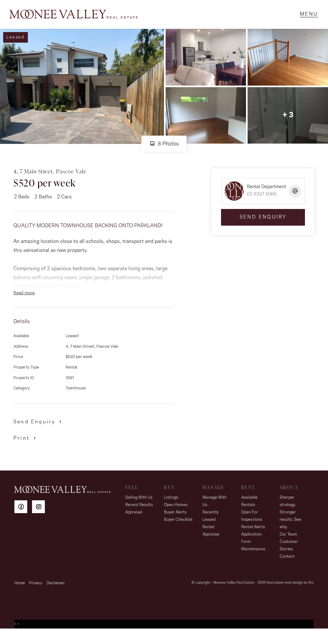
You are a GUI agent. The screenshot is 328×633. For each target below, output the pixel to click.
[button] (25, 438)
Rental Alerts (253, 527)
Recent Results (139, 505)
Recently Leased (210, 516)
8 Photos (168, 144)
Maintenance (253, 549)
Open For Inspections (251, 516)
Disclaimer (55, 583)
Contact (287, 556)
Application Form (251, 538)
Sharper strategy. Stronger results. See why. (290, 512)
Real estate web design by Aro (290, 583)
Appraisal (133, 512)
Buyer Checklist (178, 520)
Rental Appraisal (210, 531)
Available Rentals (249, 501)
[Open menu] (308, 14)
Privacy (35, 583)
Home (19, 583)
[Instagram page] (40, 507)
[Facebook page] (23, 507)
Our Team (288, 534)
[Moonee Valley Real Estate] (74, 14)
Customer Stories (289, 545)
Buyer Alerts (175, 512)
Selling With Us (138, 498)
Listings (171, 498)
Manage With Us (214, 501)
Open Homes (175, 505)
